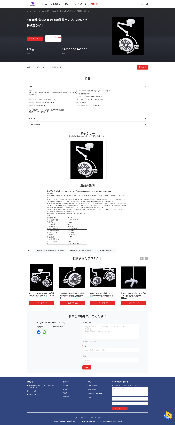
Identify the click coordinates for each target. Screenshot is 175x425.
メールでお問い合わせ (53, 38)
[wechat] (44, 332)
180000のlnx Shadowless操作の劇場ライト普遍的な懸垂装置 (72, 295)
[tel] (50, 332)
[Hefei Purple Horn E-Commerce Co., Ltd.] (33, 4)
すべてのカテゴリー (93, 397)
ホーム (29, 11)
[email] (39, 332)
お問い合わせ (66, 396)
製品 (34, 11)
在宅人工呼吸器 (92, 389)
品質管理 (65, 393)
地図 (76, 418)
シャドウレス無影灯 (43, 11)
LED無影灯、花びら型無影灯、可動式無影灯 (50, 250)
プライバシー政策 (95, 418)
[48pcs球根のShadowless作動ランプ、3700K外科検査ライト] (128, 36)
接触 (87, 367)
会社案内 (65, 389)
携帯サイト (84, 418)
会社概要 (65, 385)
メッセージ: (87, 322)
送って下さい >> (119, 408)
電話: (84, 356)
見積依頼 (142, 67)
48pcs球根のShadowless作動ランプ (82, 250)
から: (84, 346)
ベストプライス (35, 38)
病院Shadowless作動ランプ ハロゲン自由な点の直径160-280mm (133, 295)
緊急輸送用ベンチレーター (95, 393)
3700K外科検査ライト (107, 250)
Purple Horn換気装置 (93, 385)
